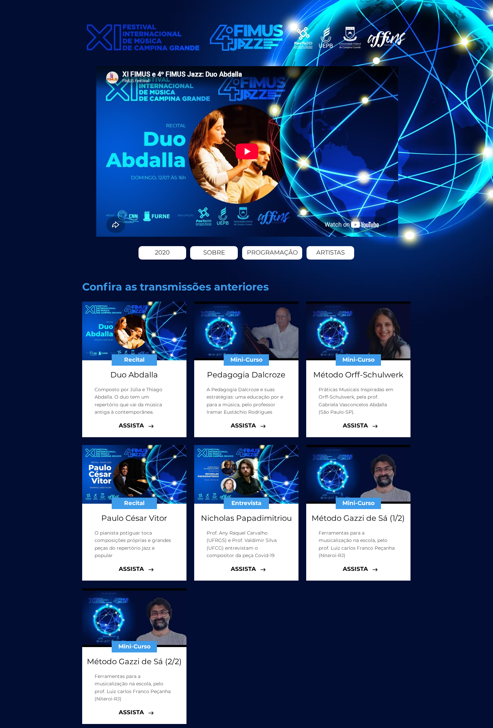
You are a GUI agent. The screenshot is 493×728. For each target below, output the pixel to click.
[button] (134, 360)
